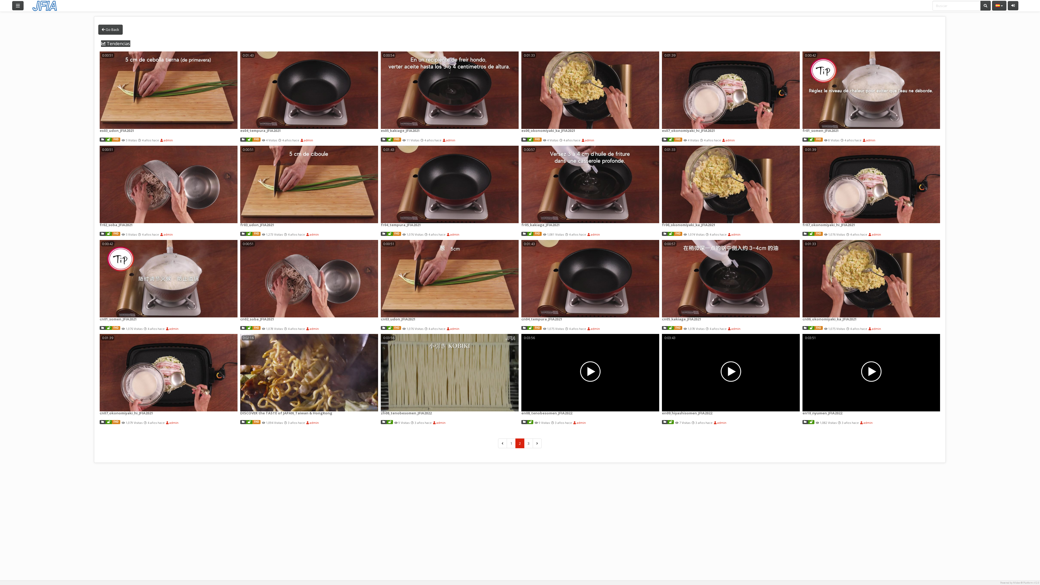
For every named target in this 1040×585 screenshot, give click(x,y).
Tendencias (118, 44)
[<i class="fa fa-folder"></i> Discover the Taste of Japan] (243, 422)
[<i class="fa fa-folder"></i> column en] (524, 422)
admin (168, 140)
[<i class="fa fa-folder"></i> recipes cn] (103, 328)
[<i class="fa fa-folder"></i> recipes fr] (805, 140)
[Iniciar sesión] (1013, 5)
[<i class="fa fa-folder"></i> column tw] (384, 422)
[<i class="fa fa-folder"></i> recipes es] (103, 140)
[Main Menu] (18, 5)
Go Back (112, 29)
